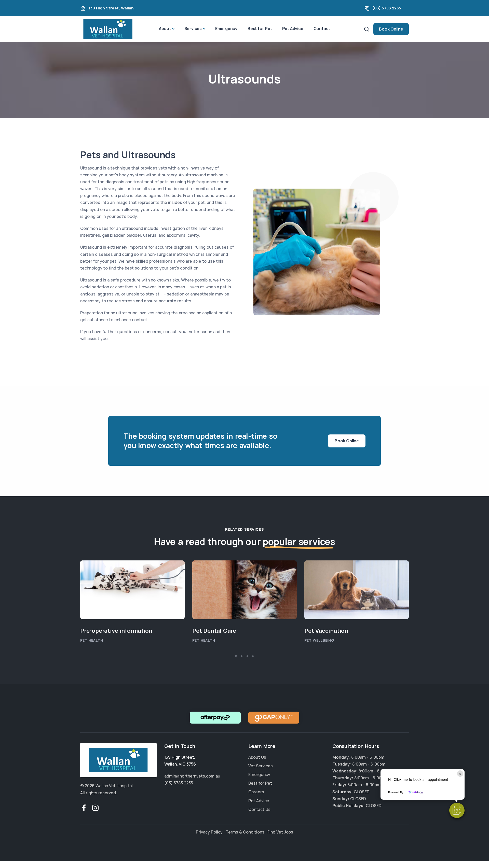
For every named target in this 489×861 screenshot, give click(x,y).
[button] (457, 810)
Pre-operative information (116, 630)
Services (193, 28)
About (165, 28)
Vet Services (260, 766)
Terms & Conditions (245, 832)
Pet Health (91, 640)
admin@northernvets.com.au (192, 776)
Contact (322, 28)
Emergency (226, 28)
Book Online (391, 29)
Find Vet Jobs (280, 832)
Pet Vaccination (326, 630)
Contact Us (259, 809)
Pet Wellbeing (319, 640)
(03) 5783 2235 (386, 8)
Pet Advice (292, 28)
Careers (256, 792)
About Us (257, 757)
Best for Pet (260, 28)
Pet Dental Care (214, 630)
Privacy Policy (209, 832)
